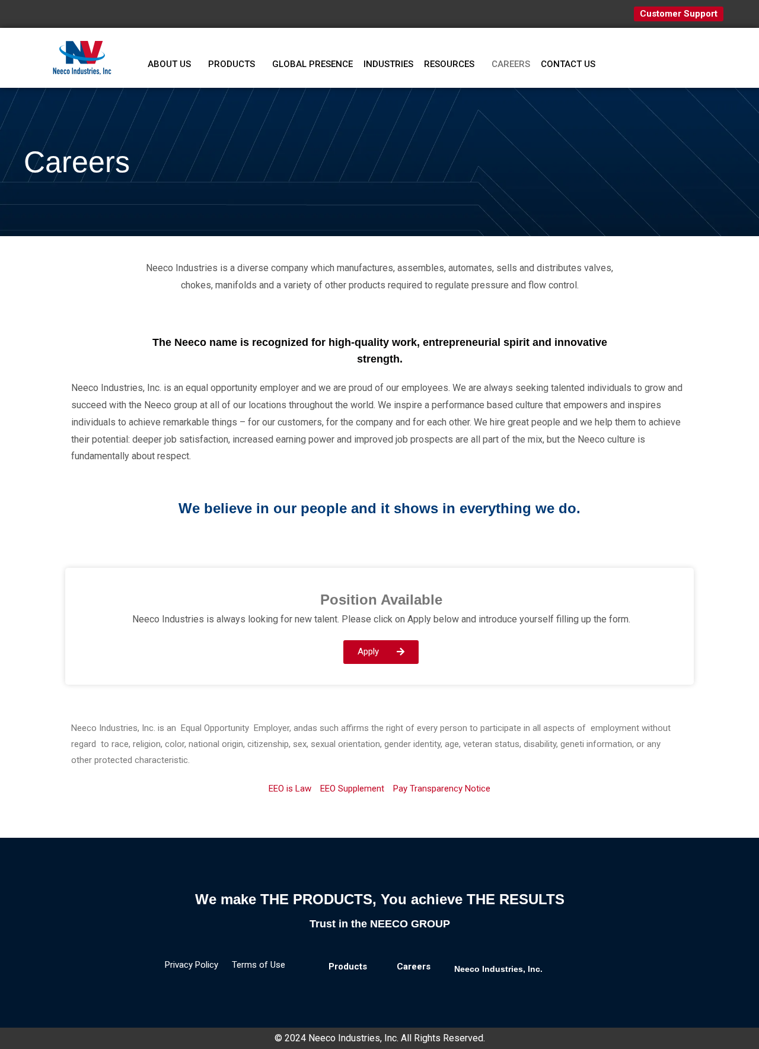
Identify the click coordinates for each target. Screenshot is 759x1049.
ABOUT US (169, 64)
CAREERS (511, 64)
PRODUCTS (231, 64)
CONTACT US (568, 64)
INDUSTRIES (388, 64)
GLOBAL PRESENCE (312, 64)
